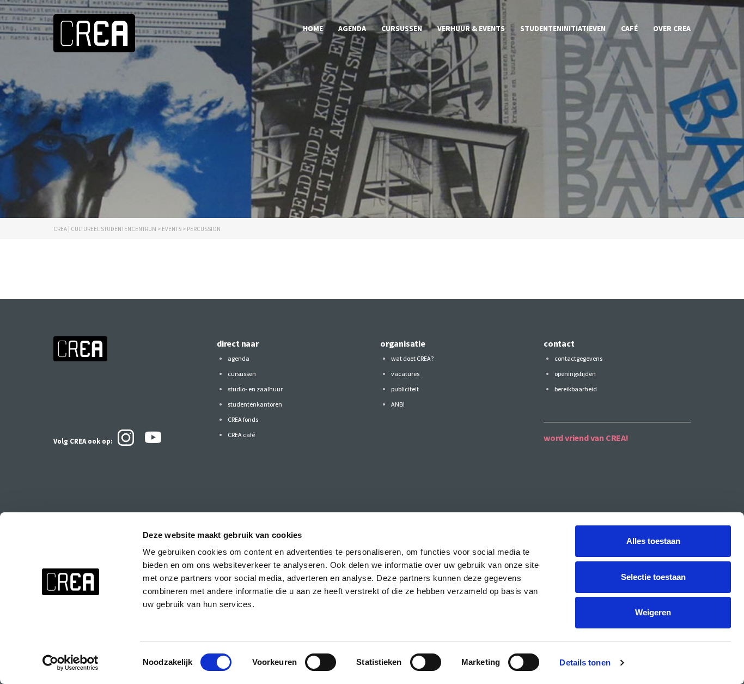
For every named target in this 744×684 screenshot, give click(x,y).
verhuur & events (471, 28)
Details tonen (584, 662)
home (313, 28)
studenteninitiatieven (563, 28)
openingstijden (575, 374)
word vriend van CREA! (586, 437)
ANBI (398, 404)
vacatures (405, 374)
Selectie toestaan (653, 577)
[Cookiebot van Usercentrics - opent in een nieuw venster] (70, 663)
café (629, 28)
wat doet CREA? (412, 358)
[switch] (320, 662)
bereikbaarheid (575, 389)
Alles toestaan (653, 541)
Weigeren (653, 612)
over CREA (672, 28)
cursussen (401, 28)
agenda (352, 28)
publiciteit (405, 389)
